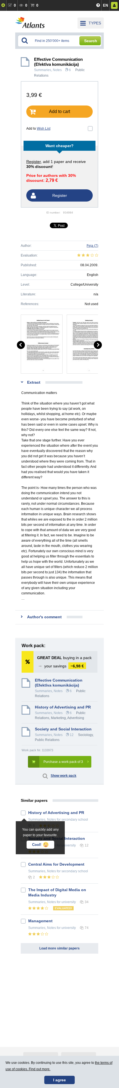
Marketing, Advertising (67, 718)
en (105, 5)
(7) (92, 246)
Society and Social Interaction (63, 729)
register (33, 161)
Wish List (43, 128)
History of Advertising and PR (63, 707)
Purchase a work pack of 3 (63, 762)
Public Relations (47, 740)
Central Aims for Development (56, 864)
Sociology (85, 735)
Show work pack (63, 776)
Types (95, 23)
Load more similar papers (59, 948)
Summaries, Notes (48, 70)
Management (40, 921)
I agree (59, 1080)
